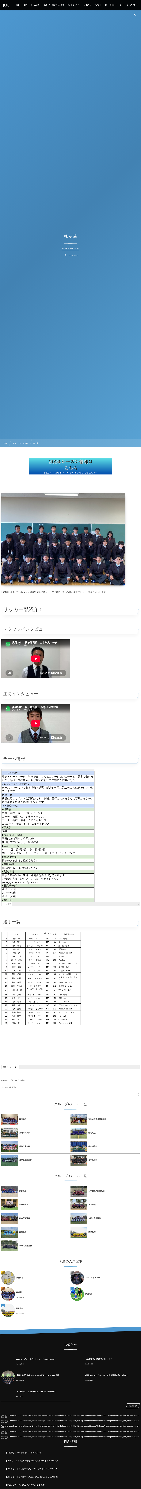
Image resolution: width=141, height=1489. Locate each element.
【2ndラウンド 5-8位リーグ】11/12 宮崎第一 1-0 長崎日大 (31, 1469)
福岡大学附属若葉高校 (97, 1119)
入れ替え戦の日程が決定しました (98, 1359)
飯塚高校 (22, 1119)
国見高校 (92, 1232)
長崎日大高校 (24, 1146)
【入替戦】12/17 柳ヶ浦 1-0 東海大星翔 (23, 1453)
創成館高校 (23, 1205)
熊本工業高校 (24, 1218)
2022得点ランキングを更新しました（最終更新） (36, 1391)
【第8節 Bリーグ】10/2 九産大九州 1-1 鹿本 (25, 1485)
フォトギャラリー (92, 1278)
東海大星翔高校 (25, 1246)
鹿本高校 (92, 1205)
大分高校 (22, 1191)
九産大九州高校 (94, 1218)
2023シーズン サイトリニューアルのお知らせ (35, 1359)
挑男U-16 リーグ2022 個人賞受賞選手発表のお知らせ (106, 1375)
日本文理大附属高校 (96, 1191)
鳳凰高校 (22, 1232)
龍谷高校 (92, 1133)
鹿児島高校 (92, 1160)
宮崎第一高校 (24, 1133)
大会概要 (89, 1294)
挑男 (6, 5)
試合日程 (19, 1278)
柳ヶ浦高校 (92, 1146)
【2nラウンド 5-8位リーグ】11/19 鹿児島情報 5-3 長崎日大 (31, 1461)
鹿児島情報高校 (25, 1160)
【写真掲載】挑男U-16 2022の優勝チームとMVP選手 (37, 1375)
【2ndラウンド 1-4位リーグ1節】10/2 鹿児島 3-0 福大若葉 (31, 1477)
